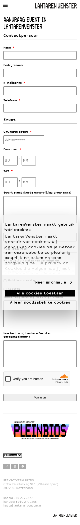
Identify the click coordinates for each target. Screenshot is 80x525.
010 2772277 (23, 498)
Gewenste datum (17, 132)
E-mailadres (14, 83)
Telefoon (11, 100)
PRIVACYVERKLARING (18, 480)
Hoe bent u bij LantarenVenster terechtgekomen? (27, 335)
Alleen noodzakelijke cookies (40, 302)
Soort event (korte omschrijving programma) (37, 192)
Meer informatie (50, 282)
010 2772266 (27, 502)
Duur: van (12, 149)
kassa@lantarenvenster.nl (22, 505)
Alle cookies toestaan (40, 293)
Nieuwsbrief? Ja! (12, 455)
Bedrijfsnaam (13, 65)
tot (8, 171)
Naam (8, 47)
